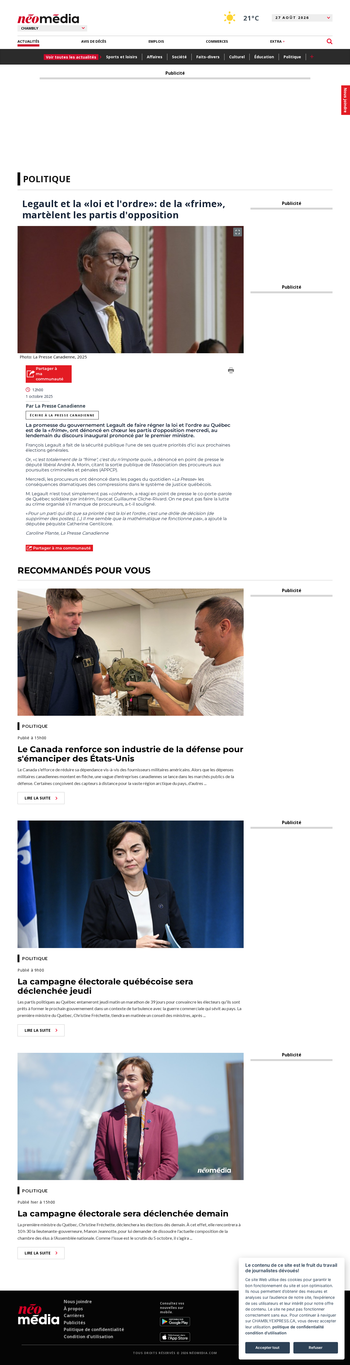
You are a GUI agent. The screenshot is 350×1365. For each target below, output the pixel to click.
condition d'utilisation (266, 1333)
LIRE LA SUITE (38, 798)
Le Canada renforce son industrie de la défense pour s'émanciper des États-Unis (130, 754)
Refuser (315, 1347)
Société (179, 56)
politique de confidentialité (298, 1327)
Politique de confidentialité (94, 1329)
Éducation (264, 56)
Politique (292, 56)
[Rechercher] (329, 41)
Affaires (154, 56)
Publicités (74, 1323)
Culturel (237, 56)
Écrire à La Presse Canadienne (62, 415)
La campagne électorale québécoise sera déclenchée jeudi (105, 986)
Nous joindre (78, 1302)
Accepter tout (267, 1347)
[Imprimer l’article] (231, 371)
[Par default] (39, 1321)
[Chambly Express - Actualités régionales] (48, 19)
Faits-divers (208, 56)
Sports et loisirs (121, 56)
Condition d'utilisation (88, 1337)
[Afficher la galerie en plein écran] (238, 232)
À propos (73, 1309)
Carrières (74, 1315)
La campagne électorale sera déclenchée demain (123, 1213)
